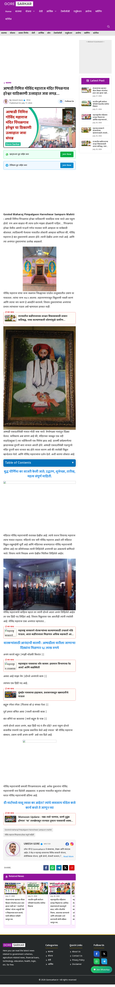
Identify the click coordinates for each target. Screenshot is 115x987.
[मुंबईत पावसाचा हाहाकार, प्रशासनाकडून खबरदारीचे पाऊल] (10, 694)
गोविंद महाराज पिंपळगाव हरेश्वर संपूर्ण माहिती (19, 835)
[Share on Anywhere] (71, 867)
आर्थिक (50, 11)
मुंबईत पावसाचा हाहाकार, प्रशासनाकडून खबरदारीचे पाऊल (43, 694)
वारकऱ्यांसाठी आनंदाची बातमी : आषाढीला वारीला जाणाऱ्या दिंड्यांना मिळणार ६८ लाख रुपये (39, 645)
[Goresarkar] (18, 4)
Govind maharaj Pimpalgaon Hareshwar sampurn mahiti (28, 830)
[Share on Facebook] (46, 867)
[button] (108, 27)
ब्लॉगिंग (98, 11)
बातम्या (18, 11)
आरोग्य (88, 11)
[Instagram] (71, 844)
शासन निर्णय (23, 33)
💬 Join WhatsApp (101, 969)
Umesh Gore (17, 100)
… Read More (67, 856)
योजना (28, 11)
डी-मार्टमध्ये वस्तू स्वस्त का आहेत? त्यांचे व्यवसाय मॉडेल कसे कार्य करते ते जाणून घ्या (40, 805)
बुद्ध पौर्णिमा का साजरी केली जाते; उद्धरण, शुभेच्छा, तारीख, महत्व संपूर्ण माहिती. (39, 474)
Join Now (67, 154)
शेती (41, 11)
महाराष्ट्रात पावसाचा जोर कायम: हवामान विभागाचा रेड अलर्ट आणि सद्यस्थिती (44, 665)
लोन (48, 33)
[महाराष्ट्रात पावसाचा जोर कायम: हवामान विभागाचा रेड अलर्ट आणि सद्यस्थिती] (10, 665)
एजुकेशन (77, 11)
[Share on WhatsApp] (52, 867)
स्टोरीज (8, 19)
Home (8, 11)
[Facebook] (67, 844)
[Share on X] (65, 867)
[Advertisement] (39, 60)
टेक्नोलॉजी (65, 11)
